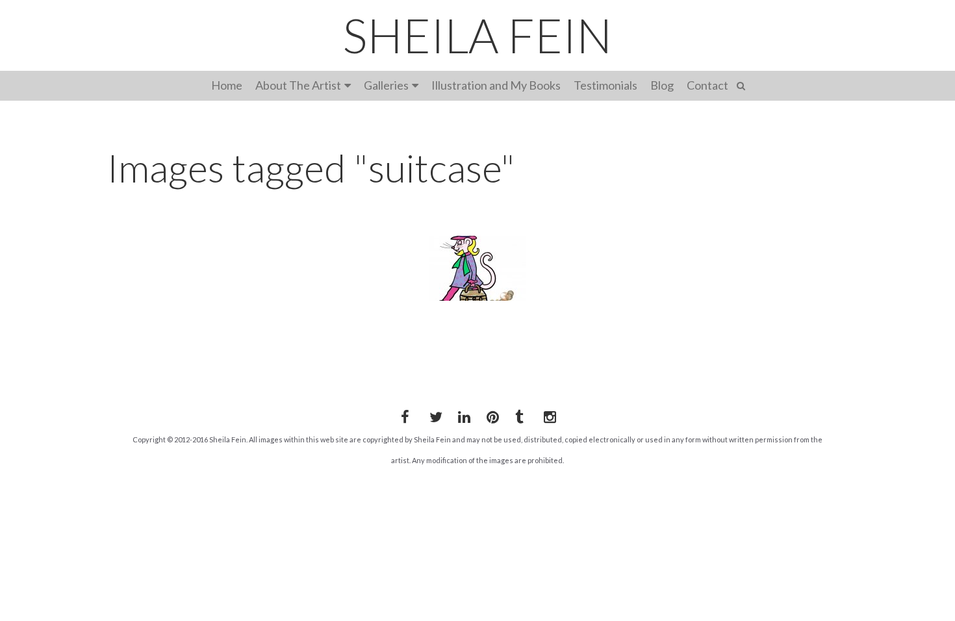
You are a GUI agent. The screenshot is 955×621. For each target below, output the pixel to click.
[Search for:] (743, 84)
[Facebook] (404, 414)
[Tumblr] (519, 414)
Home (226, 85)
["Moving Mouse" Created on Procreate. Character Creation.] (477, 268)
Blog (662, 85)
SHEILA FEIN (477, 35)
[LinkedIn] (462, 414)
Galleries (386, 85)
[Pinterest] (490, 414)
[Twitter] (433, 414)
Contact (707, 85)
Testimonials (605, 85)
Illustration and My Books (496, 85)
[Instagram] (547, 414)
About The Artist (298, 85)
